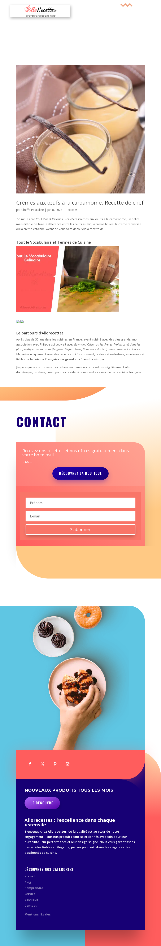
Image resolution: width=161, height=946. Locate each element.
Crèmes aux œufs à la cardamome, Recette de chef (80, 202)
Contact (31, 906)
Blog (28, 882)
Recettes (72, 210)
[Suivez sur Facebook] (30, 763)
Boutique (31, 900)
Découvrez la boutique (80, 473)
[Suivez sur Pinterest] (55, 763)
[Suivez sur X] (42, 763)
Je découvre (42, 802)
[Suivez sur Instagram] (67, 763)
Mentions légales (38, 914)
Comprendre (34, 888)
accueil (30, 876)
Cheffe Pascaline (32, 210)
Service (30, 894)
